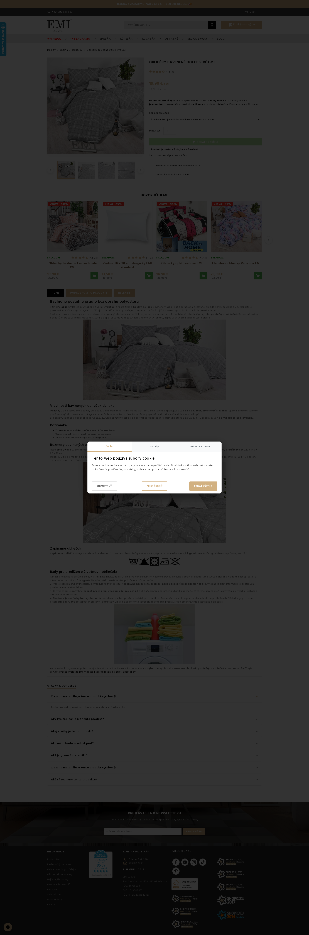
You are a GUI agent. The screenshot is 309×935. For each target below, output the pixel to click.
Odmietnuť (104, 486)
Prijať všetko (203, 486)
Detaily (154, 446)
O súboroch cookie (199, 446)
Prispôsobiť (154, 486)
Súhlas (110, 446)
